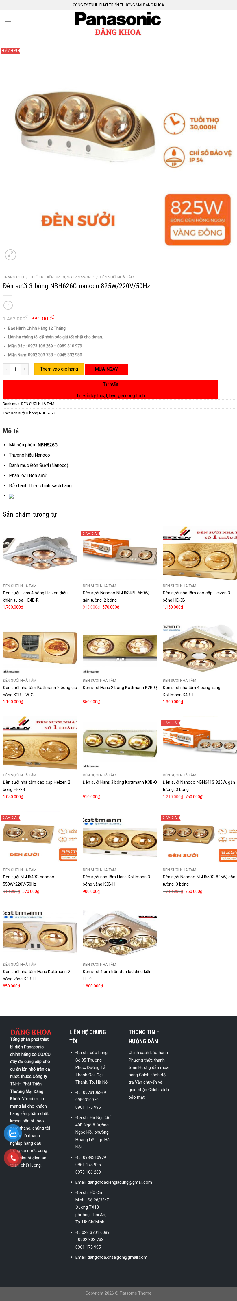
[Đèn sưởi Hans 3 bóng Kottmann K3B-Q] (120, 743)
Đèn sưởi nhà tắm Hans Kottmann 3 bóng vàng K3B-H (116, 881)
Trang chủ (13, 277)
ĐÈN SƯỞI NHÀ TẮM (117, 277)
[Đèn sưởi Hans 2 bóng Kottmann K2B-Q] (120, 648)
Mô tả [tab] (11, 431)
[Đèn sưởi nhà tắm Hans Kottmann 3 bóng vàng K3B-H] (120, 837)
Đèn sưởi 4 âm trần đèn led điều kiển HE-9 (117, 975)
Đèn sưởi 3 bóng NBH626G (33, 413)
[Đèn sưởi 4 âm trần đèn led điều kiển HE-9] (120, 932)
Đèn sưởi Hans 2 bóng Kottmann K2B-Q (120, 687)
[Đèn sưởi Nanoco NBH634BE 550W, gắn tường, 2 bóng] (120, 553)
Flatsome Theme (135, 1293)
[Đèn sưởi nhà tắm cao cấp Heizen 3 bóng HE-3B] (200, 553)
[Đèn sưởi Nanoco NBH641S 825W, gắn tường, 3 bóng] (200, 743)
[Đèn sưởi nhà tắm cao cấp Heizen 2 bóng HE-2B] (40, 743)
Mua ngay (106, 369)
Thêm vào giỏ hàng (59, 369)
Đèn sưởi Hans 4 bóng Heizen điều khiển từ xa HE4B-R (35, 597)
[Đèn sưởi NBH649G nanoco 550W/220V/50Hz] (40, 837)
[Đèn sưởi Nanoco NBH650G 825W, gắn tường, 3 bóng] (200, 837)
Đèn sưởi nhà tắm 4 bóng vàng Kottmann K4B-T (191, 691)
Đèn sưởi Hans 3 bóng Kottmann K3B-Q (120, 782)
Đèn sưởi (38, 475)
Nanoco (42, 455)
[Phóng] (10, 255)
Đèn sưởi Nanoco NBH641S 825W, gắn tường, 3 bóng (199, 786)
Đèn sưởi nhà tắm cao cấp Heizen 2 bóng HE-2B (36, 786)
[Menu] (7, 23)
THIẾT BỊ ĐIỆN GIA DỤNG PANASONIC (62, 277)
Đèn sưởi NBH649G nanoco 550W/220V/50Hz (28, 881)
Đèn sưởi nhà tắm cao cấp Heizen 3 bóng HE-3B (196, 597)
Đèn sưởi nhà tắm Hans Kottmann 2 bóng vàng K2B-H (36, 975)
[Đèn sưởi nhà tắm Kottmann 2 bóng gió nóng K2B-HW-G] (40, 648)
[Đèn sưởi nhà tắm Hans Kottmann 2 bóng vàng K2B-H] (40, 932)
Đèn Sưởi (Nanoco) (49, 465)
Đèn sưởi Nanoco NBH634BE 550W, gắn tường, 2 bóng (116, 597)
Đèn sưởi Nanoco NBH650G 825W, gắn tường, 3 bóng (199, 881)
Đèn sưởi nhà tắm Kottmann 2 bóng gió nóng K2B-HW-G (40, 691)
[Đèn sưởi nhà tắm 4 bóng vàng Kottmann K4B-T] (200, 648)
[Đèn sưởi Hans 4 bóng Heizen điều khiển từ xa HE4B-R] (40, 553)
